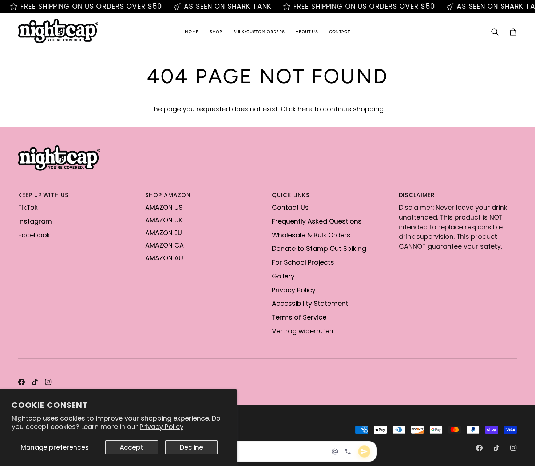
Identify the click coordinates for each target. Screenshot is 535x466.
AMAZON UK (163, 220)
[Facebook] (21, 382)
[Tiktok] (35, 382)
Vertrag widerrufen (302, 331)
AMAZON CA (164, 245)
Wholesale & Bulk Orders (311, 235)
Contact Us (290, 207)
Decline (191, 447)
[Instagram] (48, 382)
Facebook (34, 235)
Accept (131, 447)
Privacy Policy (161, 426)
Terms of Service (299, 317)
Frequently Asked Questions (317, 221)
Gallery (283, 276)
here (305, 108)
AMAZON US (164, 207)
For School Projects (303, 262)
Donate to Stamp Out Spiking (319, 248)
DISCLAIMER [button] (417, 195)
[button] (216, 32)
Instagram (35, 221)
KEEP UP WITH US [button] (43, 195)
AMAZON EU (163, 232)
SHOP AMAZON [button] (168, 195)
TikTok (28, 207)
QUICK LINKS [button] (291, 195)
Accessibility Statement (310, 303)
